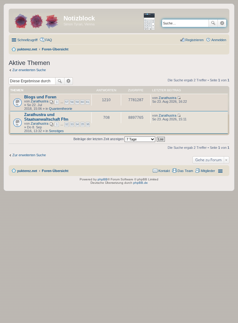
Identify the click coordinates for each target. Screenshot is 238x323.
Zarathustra (39, 101)
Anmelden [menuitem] (218, 40)
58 (71, 102)
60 (82, 102)
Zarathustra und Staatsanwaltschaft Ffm (46, 117)
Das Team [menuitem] (185, 171)
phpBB (103, 179)
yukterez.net (27, 171)
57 (66, 102)
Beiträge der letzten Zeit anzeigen (99, 139)
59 (77, 102)
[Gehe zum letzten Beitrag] (179, 98)
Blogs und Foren (40, 97)
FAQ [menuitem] (48, 40)
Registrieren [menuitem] (194, 40)
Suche (213, 23)
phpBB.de (140, 182)
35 (82, 124)
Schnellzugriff (27, 40)
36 (87, 124)
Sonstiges (56, 131)
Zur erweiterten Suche (29, 70)
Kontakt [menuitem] (164, 171)
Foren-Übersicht (55, 171)
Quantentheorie (60, 108)
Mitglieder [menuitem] (208, 171)
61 (87, 102)
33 (71, 124)
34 (77, 124)
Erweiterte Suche (222, 23)
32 (66, 124)
